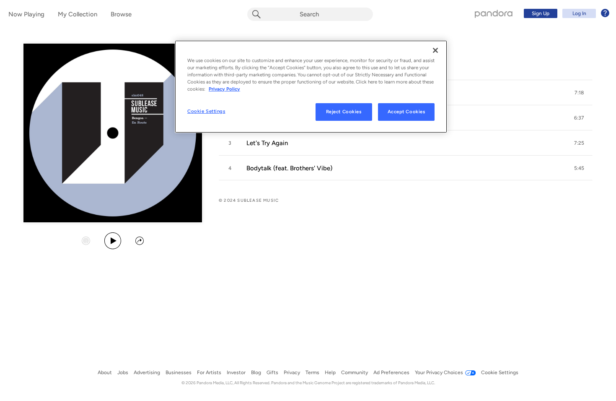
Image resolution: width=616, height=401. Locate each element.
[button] (579, 93)
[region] (311, 86)
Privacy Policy (224, 89)
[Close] (435, 50)
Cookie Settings (206, 111)
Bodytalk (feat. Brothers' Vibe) (289, 168)
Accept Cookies (406, 112)
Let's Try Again (267, 143)
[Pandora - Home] (493, 13)
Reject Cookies (344, 112)
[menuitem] (565, 13)
